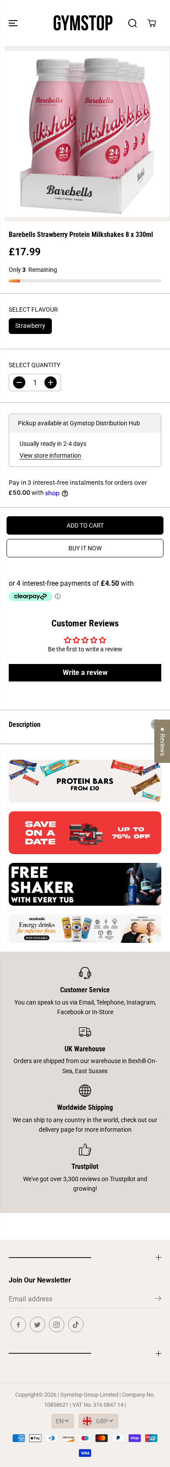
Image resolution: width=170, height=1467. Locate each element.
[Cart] (151, 23)
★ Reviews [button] (162, 741)
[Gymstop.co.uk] (82, 23)
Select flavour (33, 309)
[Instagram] (56, 1324)
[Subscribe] (158, 1300)
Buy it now (85, 548)
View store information (50, 455)
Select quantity (34, 365)
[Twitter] (37, 1324)
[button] (14, 23)
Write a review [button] (85, 672)
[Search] (132, 23)
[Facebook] (18, 1324)
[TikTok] (75, 1324)
